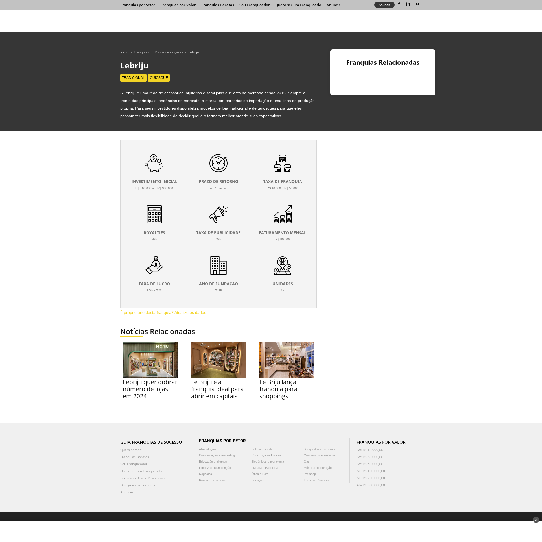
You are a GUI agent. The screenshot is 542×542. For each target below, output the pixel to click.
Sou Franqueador (254, 4)
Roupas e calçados (169, 52)
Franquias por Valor (178, 4)
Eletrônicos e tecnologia (268, 461)
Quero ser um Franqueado (298, 4)
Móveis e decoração (318, 467)
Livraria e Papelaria (265, 467)
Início (124, 52)
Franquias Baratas (217, 4)
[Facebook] (399, 4)
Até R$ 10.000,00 (370, 449)
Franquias (141, 52)
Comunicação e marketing (217, 455)
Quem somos (130, 449)
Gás (307, 461)
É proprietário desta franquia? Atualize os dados (163, 312)
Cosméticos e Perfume (319, 455)
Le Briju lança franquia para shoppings (278, 389)
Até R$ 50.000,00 (370, 464)
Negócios (205, 474)
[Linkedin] (408, 4)
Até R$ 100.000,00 (371, 471)
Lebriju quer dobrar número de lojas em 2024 (150, 389)
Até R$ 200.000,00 (371, 478)
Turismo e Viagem (316, 480)
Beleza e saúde (262, 449)
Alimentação (207, 449)
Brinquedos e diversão (319, 449)
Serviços (258, 480)
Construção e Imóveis (267, 455)
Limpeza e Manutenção (215, 467)
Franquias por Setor (137, 4)
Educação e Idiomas (213, 461)
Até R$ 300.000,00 (371, 485)
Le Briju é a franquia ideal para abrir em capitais (217, 389)
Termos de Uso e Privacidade (143, 478)
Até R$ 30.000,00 (370, 456)
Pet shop (310, 474)
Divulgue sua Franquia (137, 485)
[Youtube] (417, 4)
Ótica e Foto (260, 474)
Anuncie (334, 4)
